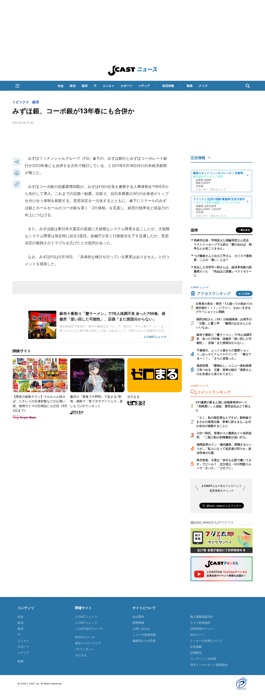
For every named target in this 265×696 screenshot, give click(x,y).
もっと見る (244, 293)
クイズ (203, 85)
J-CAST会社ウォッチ (89, 628)
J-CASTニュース (86, 616)
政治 (73, 85)
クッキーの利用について (206, 640)
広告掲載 (196, 646)
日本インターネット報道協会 (209, 664)
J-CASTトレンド (86, 622)
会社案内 (138, 616)
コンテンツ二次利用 (203, 658)
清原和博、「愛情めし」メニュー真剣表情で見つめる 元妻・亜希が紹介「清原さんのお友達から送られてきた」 (224, 369)
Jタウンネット (84, 649)
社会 (61, 85)
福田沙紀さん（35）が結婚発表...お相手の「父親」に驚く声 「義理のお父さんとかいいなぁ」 (224, 323)
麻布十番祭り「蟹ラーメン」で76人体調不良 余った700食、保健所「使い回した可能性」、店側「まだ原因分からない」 (224, 338)
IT (95, 85)
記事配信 (196, 652)
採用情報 (138, 622)
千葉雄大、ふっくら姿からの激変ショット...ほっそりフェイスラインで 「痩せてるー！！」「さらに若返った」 (224, 354)
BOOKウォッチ (85, 637)
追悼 (194, 230)
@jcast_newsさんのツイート (212, 522)
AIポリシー (197, 634)
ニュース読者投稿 (144, 634)
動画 (190, 85)
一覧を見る (244, 229)
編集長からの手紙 (144, 640)
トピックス (20, 102)
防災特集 (168, 85)
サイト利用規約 (200, 622)
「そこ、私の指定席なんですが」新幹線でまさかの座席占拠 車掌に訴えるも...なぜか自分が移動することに (223, 421)
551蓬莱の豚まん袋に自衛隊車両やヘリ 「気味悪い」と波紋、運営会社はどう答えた (223, 406)
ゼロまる (81, 655)
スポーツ (126, 85)
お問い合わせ (141, 628)
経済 (85, 85)
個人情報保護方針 (201, 616)
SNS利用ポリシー (201, 628)
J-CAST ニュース (132, 70)
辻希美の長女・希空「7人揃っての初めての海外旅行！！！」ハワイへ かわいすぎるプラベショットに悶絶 (224, 307)
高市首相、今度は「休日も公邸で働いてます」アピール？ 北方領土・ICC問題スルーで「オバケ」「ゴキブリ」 (224, 464)
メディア (144, 85)
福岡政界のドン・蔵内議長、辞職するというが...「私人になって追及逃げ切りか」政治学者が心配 (224, 448)
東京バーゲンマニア (88, 643)
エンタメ (108, 85)
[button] (17, 86)
